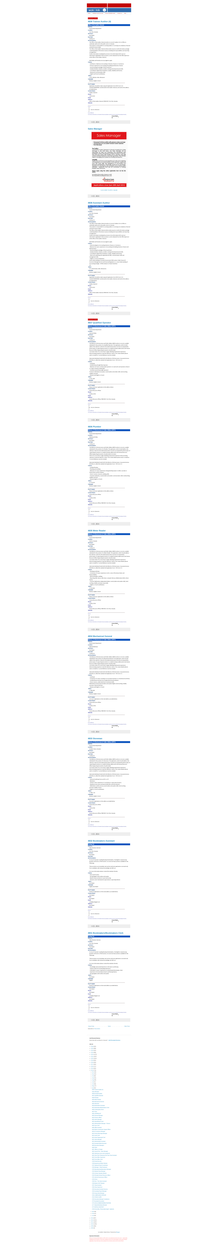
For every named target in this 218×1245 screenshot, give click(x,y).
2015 (92, 1068)
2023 (92, 1052)
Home (89, 13)
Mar (93, 1211)
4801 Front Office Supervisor (98, 1157)
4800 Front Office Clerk (97, 1159)
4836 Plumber (94, 426)
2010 (92, 1224)
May (93, 1085)
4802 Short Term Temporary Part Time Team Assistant (104, 1155)
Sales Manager (95, 129)
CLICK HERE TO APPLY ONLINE (109, 190)
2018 (92, 1062)
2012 (92, 1220)
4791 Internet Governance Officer (99, 1177)
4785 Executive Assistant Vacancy (100, 1189)
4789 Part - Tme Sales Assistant (99, 1181)
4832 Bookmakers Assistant (101, 841)
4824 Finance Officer (97, 1117)
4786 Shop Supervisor (97, 1187)
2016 (92, 1066)
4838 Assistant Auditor (99, 203)
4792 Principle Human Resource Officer (101, 1175)
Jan (93, 1215)
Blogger (118, 1232)
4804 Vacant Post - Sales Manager (100, 1151)
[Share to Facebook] (97, 122)
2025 (92, 1048)
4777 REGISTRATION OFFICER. (99, 1205)
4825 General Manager (97, 1115)
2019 (92, 1060)
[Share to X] (95, 122)
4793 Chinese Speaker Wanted (99, 1173)
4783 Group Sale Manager (98, 1193)
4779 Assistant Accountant (98, 1201)
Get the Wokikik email (110, 13)
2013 (92, 1218)
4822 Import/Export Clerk (97, 1121)
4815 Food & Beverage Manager (99, 1133)
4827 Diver (94, 1111)
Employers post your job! (98, 13)
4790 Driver (94, 1179)
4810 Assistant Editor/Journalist (99, 1143)
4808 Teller (94, 1147)
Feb (93, 1213)
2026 (92, 1046)
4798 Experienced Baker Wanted (99, 1163)
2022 (92, 1054)
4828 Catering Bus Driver (98, 1109)
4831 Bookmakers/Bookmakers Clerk (105, 933)
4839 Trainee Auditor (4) (99, 21)
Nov (93, 1074)
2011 (92, 1222)
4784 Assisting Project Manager (99, 1191)
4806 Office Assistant (97, 1127)
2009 (92, 1226)
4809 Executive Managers (98, 1145)
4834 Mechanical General (100, 636)
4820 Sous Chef (95, 1125)
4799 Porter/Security (96, 1161)
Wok (125, 13)
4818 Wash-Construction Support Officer (101, 1129)
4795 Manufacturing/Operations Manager (101, 1169)
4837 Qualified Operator (99, 323)
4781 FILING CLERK (97, 1197)
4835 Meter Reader (97, 530)
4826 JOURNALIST (96, 1113)
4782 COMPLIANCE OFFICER (99, 1195)
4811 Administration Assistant (98, 1141)
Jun (93, 1084)
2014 (92, 1070)
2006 (92, 1228)
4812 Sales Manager (97, 1139)
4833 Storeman (95, 738)
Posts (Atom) (97, 1028)
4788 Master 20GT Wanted (98, 1183)
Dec (93, 1072)
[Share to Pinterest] (98, 122)
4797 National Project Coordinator (100, 1165)
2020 (92, 1058)
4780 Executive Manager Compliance (100, 1199)
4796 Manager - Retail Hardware (99, 1167)
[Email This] (92, 122)
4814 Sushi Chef (96, 1135)
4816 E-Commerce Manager (98, 1131)
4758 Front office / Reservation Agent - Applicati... (103, 1209)
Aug (93, 1080)
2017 (92, 1064)
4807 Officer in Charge (97, 1149)
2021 (92, 1056)
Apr (93, 1088)
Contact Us (119, 13)
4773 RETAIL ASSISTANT (98, 1207)
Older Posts (127, 1026)
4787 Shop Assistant (96, 1185)
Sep (93, 1078)
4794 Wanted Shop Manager (98, 1171)
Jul (93, 1082)
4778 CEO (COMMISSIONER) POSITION (101, 1203)
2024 (92, 1050)
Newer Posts (91, 1026)
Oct (93, 1076)
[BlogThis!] (94, 122)
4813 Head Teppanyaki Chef (98, 1137)
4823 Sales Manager (97, 1119)
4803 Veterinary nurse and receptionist (101, 1153)
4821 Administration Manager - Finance (101, 1123)
